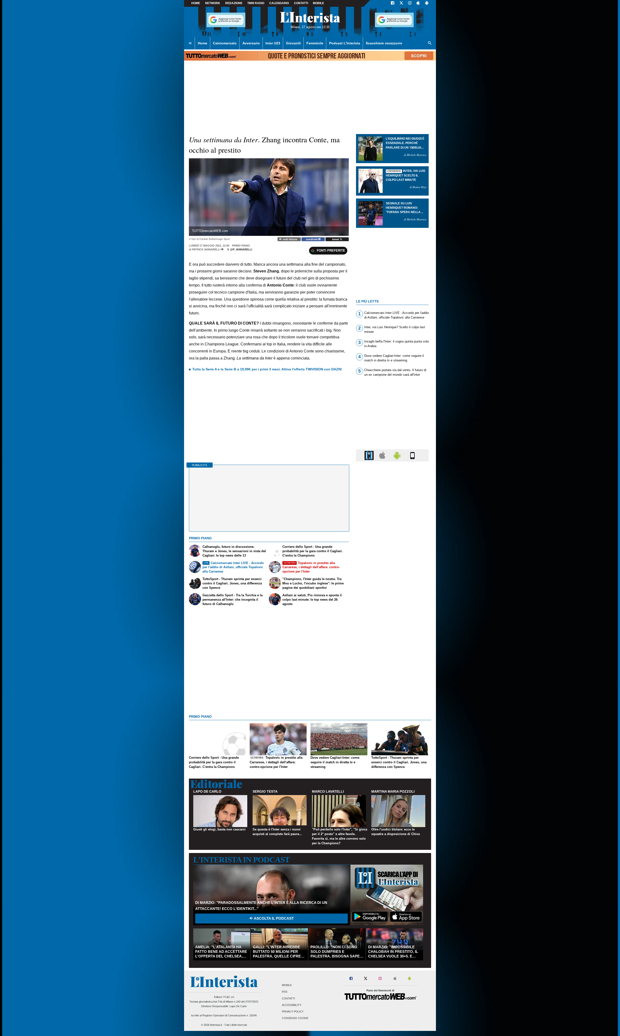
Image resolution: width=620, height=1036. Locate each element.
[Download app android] (426, 3)
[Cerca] (430, 43)
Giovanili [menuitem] (293, 43)
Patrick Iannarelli (206, 249)
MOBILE (318, 3)
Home (195, 3)
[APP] (369, 455)
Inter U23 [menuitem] (272, 43)
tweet (336, 239)
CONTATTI (301, 3)
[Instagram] (410, 3)
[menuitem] (190, 43)
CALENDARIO (279, 3)
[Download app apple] (418, 3)
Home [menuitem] (202, 43)
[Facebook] (392, 3)
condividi (312, 239)
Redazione (233, 3)
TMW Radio (255, 3)
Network (212, 3)
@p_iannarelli (240, 249)
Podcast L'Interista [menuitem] (344, 43)
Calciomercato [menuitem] (225, 43)
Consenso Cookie (295, 1018)
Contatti (288, 998)
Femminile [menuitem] (314, 43)
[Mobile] (412, 455)
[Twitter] (401, 3)
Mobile (287, 985)
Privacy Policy (292, 1011)
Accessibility (291, 1005)
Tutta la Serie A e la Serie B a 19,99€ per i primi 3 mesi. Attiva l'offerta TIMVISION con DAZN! (267, 369)
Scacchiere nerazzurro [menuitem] (384, 43)
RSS (284, 991)
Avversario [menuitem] (251, 43)
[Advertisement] (392, 653)
